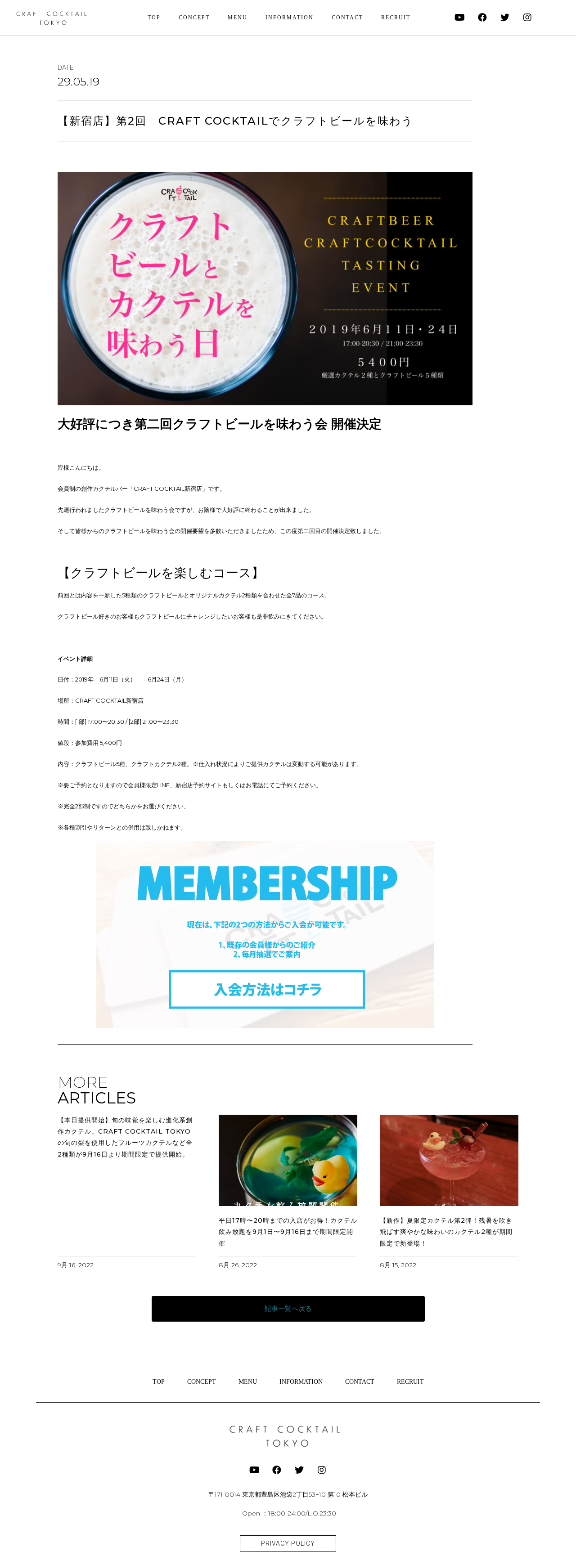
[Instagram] (527, 18)
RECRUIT (395, 17)
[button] (288, 1309)
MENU (238, 17)
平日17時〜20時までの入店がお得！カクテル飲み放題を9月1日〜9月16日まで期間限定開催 (288, 1231)
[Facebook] (482, 18)
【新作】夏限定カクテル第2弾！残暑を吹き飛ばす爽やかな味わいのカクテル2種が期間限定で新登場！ (446, 1231)
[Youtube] (460, 18)
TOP (154, 17)
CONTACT (347, 17)
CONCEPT (194, 17)
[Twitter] (505, 18)
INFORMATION (290, 17)
